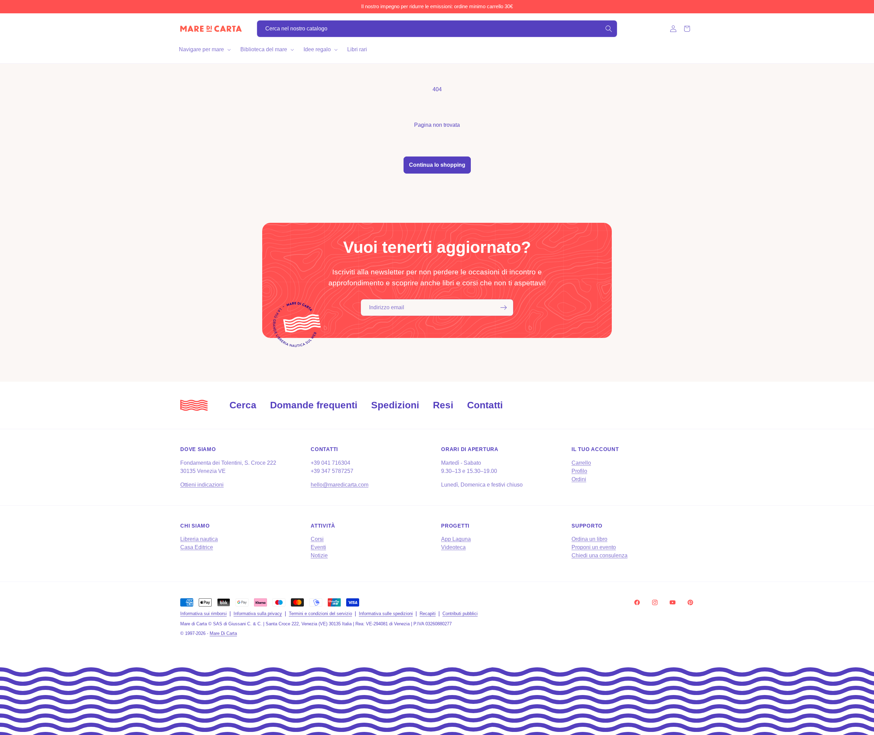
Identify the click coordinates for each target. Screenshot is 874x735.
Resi (443, 405)
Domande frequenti (313, 405)
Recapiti (428, 613)
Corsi (317, 539)
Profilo (579, 471)
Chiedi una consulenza (600, 555)
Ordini (579, 479)
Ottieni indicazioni (202, 485)
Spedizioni (395, 405)
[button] (204, 49)
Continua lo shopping (437, 165)
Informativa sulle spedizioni (386, 613)
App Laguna (456, 539)
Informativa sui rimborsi (203, 613)
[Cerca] (609, 29)
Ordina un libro (589, 539)
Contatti (485, 405)
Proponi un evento (594, 547)
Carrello (581, 463)
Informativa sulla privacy (258, 613)
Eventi (318, 547)
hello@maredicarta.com (339, 485)
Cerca (242, 405)
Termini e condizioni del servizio (320, 613)
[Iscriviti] (503, 307)
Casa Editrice (196, 547)
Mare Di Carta (223, 633)
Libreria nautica (199, 539)
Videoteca (453, 547)
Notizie (319, 555)
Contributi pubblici (460, 613)
